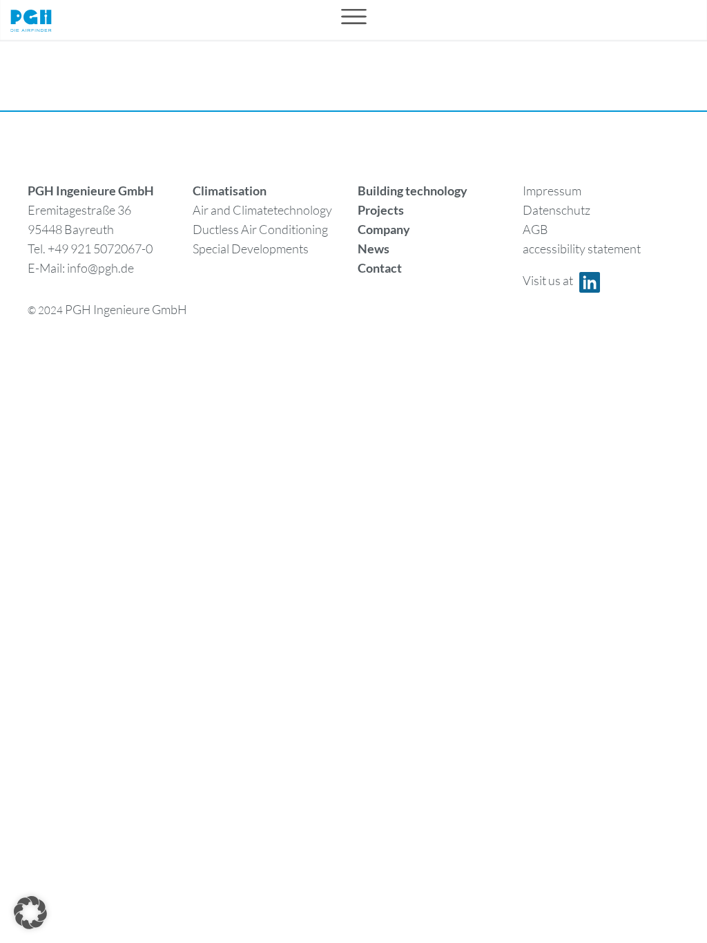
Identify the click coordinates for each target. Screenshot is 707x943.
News (373, 248)
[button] (30, 912)
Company (384, 229)
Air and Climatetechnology (262, 209)
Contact (380, 267)
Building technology (412, 190)
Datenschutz (556, 209)
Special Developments (251, 248)
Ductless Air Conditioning (260, 229)
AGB (535, 229)
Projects (381, 209)
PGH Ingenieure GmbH (126, 309)
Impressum (552, 190)
